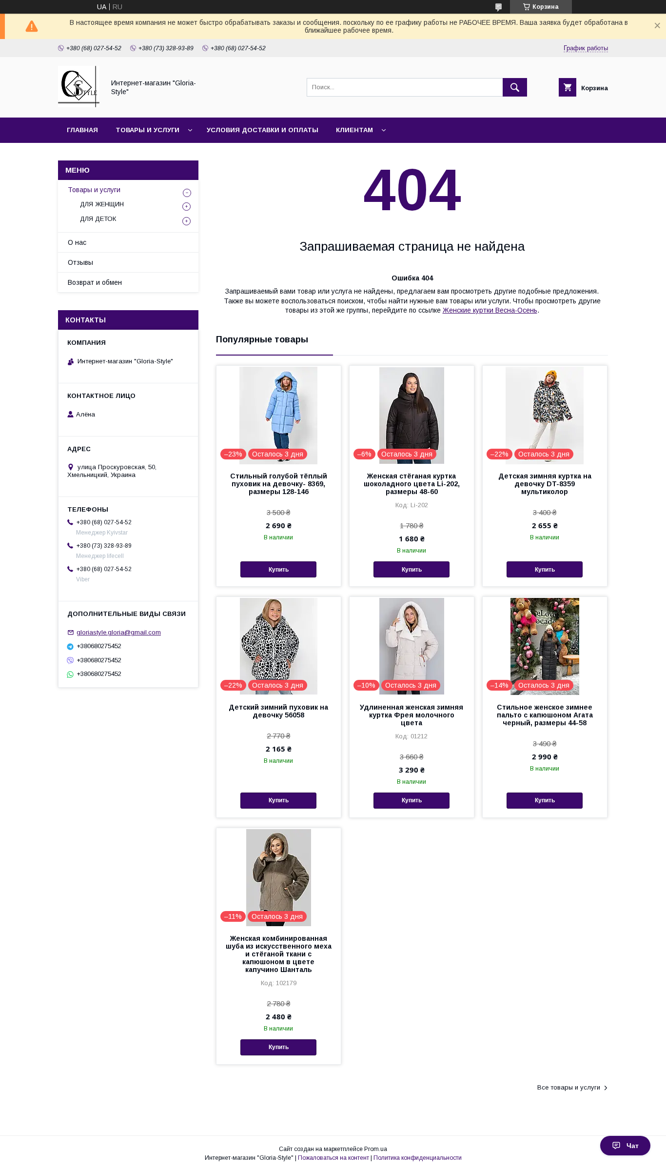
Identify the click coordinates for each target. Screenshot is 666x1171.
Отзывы (80, 262)
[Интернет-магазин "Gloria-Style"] (78, 105)
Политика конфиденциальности (417, 1157)
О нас (77, 242)
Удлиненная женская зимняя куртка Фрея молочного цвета (411, 715)
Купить (279, 569)
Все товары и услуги (568, 1087)
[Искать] (515, 87)
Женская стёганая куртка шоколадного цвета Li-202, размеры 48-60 (412, 484)
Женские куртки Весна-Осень (490, 310)
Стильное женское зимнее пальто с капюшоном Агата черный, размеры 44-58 (545, 715)
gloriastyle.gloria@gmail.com (119, 632)
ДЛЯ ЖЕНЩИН (102, 204)
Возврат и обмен (95, 282)
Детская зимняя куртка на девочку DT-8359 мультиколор (544, 484)
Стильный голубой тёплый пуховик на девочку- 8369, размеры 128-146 (278, 484)
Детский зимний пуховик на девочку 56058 (278, 711)
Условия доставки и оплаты (262, 130)
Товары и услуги (147, 130)
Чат (633, 1146)
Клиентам (354, 130)
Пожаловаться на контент (333, 1157)
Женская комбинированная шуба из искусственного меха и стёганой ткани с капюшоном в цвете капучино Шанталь (279, 953)
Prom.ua (375, 1149)
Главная (82, 130)
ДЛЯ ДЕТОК (98, 218)
